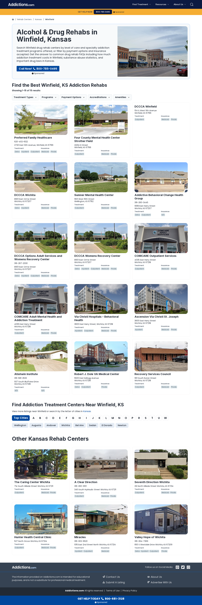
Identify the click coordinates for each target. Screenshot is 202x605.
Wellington (20, 425)
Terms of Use (113, 590)
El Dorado (107, 425)
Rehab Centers (24, 19)
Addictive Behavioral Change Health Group (159, 196)
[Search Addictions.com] (191, 4)
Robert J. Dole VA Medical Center (96, 374)
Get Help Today (101, 599)
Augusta (36, 425)
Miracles (80, 537)
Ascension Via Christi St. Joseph (157, 316)
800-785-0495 (103, 12)
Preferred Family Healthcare (33, 137)
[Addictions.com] (13, 19)
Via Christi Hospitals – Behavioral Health (96, 318)
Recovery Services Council (153, 374)
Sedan (92, 425)
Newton (122, 425)
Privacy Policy (130, 590)
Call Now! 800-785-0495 (38, 69)
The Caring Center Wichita (32, 482)
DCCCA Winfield (146, 106)
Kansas (38, 19)
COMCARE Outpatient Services (155, 255)
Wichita (65, 425)
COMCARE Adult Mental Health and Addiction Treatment (38, 318)
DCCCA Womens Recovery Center (97, 255)
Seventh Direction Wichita (152, 482)
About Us (156, 577)
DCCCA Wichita (24, 195)
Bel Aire (79, 425)
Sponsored (119, 12)
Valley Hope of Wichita (150, 537)
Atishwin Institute (26, 374)
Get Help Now (85, 12)
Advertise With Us (161, 582)
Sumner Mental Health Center (94, 195)
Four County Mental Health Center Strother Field (97, 139)
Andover (51, 425)
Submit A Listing (115, 582)
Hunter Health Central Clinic (32, 537)
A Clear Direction (85, 482)
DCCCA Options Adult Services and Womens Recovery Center (38, 257)
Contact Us (113, 577)
